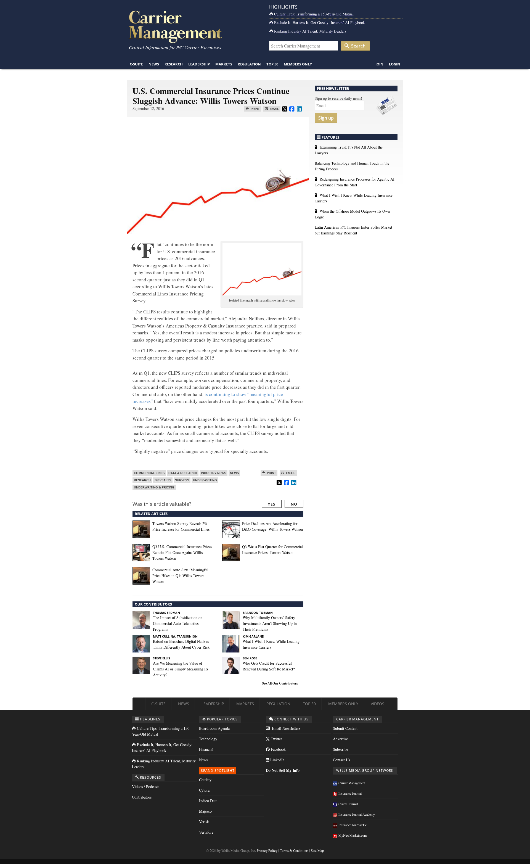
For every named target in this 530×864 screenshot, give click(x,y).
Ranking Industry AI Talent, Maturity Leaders (310, 31)
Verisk (204, 821)
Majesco (205, 811)
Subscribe (340, 749)
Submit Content (345, 728)
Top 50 (272, 64)
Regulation (249, 64)
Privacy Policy (267, 850)
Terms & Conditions (294, 850)
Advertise (340, 738)
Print (255, 108)
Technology (208, 738)
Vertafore (206, 832)
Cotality (205, 779)
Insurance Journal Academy (356, 814)
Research (174, 64)
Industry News (213, 473)
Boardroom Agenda (214, 728)
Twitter (276, 738)
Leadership (199, 64)
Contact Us (341, 759)
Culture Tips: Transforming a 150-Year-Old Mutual (314, 14)
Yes (271, 504)
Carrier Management (351, 783)
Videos (377, 703)
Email (274, 108)
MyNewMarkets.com (352, 835)
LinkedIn (277, 759)
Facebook (278, 749)
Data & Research (182, 473)
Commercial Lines (149, 473)
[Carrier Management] (193, 26)
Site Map (317, 850)
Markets (223, 64)
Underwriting (205, 480)
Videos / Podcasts (145, 786)
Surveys (182, 480)
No (294, 504)
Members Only (298, 64)
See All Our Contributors (280, 683)
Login (394, 64)
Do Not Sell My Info (283, 770)
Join (379, 64)
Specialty (163, 480)
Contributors (142, 797)
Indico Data (208, 800)
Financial (206, 749)
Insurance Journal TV (352, 825)
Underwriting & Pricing (154, 487)
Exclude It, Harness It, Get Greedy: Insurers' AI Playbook (319, 22)
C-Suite (136, 64)
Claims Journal (348, 804)
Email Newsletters (285, 728)
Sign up (326, 118)
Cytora (204, 790)
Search (357, 46)
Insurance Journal (350, 793)
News (154, 64)
